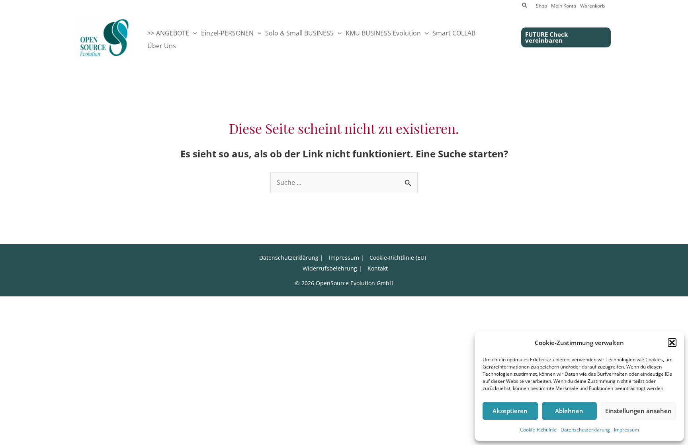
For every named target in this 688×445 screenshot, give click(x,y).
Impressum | (346, 257)
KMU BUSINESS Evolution (383, 33)
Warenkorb (592, 6)
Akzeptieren (510, 411)
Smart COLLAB (453, 33)
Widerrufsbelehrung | (332, 268)
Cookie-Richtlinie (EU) (397, 257)
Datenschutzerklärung (585, 429)
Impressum (626, 429)
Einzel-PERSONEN (227, 33)
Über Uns (161, 45)
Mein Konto (563, 6)
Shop (541, 6)
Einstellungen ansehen (638, 411)
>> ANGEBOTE (168, 33)
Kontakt (377, 268)
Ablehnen (569, 411)
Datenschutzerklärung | (291, 257)
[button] (672, 343)
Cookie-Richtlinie (538, 429)
